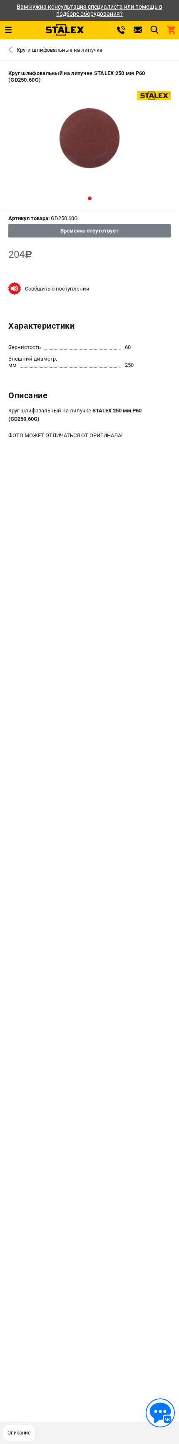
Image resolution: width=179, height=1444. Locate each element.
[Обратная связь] (160, 1412)
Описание (18, 1433)
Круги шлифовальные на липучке (59, 50)
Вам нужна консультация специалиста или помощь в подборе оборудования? (89, 10)
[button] (90, 198)
